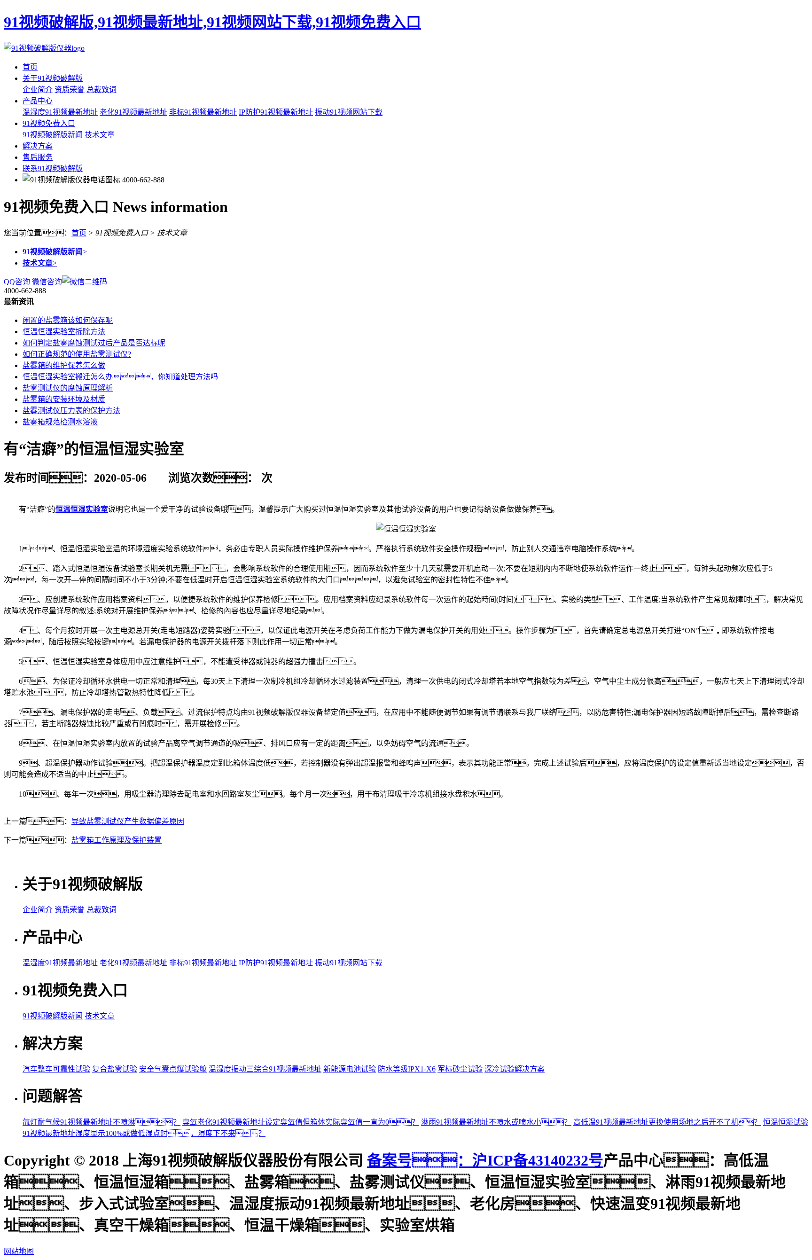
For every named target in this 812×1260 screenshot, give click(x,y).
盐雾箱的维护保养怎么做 (64, 365)
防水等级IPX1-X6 (407, 1069)
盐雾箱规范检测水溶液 (60, 422)
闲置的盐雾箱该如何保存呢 (68, 320)
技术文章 (100, 135)
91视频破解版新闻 (53, 135)
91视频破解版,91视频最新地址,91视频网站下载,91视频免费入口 (212, 22)
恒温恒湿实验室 (81, 509)
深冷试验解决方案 (514, 1069)
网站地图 (19, 1251)
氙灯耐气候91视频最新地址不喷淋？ (101, 1122)
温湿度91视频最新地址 (60, 112)
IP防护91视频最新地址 (276, 112)
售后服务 (38, 157)
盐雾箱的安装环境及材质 (64, 399)
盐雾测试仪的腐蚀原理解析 (68, 388)
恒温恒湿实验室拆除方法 (64, 332)
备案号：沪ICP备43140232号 (485, 1160)
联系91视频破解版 (53, 168)
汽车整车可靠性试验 (56, 1069)
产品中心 (38, 101)
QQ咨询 (17, 282)
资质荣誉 (70, 90)
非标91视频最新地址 (203, 112)
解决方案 (38, 146)
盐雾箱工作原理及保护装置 (116, 840)
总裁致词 (101, 90)
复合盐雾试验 (114, 1069)
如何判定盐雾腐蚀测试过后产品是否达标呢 (94, 343)
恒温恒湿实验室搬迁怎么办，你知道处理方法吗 (120, 377)
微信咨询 (47, 282)
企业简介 (38, 90)
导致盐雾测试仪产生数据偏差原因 (127, 821)
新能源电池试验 (349, 1069)
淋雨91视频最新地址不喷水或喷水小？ (496, 1122)
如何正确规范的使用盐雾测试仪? (77, 354)
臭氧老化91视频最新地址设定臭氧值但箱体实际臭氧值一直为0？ (300, 1122)
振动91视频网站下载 (349, 112)
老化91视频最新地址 (133, 112)
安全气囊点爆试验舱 (173, 1069)
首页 (30, 67)
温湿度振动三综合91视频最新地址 (265, 1069)
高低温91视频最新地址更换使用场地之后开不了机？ (667, 1122)
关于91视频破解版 (53, 78)
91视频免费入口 (49, 123)
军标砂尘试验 (460, 1069)
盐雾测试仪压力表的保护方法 (71, 411)
